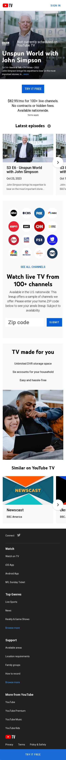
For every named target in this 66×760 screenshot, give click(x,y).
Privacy (9, 744)
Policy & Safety (38, 744)
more (26, 74)
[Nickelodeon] (39, 253)
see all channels (33, 267)
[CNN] (39, 226)
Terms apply (33, 115)
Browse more (12, 627)
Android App (12, 573)
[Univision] (52, 240)
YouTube (10, 702)
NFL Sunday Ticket (15, 582)
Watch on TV (12, 556)
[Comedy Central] (52, 226)
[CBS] (26, 213)
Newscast (15, 510)
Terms (21, 744)
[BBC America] (5, 43)
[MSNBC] (13, 253)
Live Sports (11, 602)
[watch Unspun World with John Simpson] (28, 148)
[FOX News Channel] (26, 240)
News (8, 610)
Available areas (13, 647)
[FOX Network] (39, 213)
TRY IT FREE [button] (33, 89)
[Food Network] (13, 240)
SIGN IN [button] (56, 5)
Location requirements (17, 656)
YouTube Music (13, 719)
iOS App (9, 565)
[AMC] (26, 226)
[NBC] (52, 213)
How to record (12, 673)
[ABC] (13, 213)
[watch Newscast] (28, 490)
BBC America (14, 516)
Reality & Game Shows (17, 619)
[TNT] (52, 253)
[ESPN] (13, 226)
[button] (57, 162)
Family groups (12, 665)
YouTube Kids (12, 728)
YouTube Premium (15, 710)
